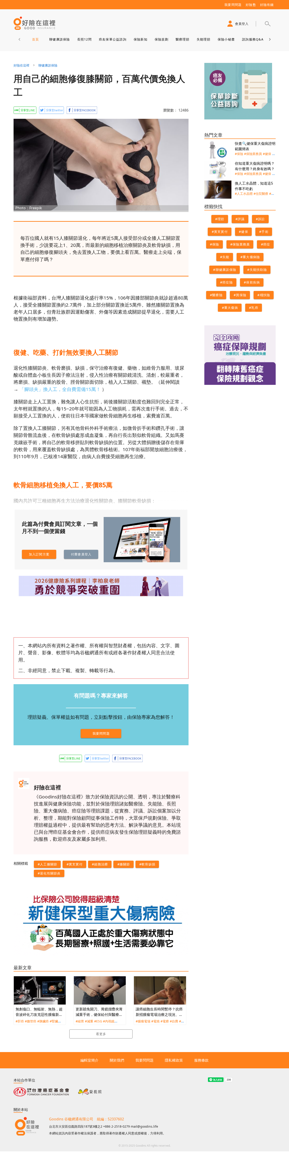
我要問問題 (144, 1060)
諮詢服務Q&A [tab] (252, 39)
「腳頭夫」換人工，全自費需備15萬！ (60, 389)
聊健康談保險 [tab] (59, 39)
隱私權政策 (174, 1060)
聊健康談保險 (47, 65)
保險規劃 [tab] (161, 39)
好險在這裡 (21, 65)
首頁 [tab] (35, 39)
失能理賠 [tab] (203, 39)
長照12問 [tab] (84, 39)
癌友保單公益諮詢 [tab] (112, 39)
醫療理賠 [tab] (182, 39)
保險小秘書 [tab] (226, 39)
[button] (267, 24)
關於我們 (117, 1060)
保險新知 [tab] (140, 39)
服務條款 (201, 1060)
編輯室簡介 (89, 1060)
